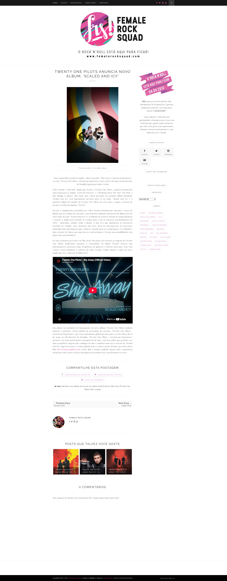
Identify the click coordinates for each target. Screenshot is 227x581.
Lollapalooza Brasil (155, 213)
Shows (142, 213)
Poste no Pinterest (94, 380)
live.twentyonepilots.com (68, 349)
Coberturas (90, 3)
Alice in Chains (165, 237)
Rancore (143, 237)
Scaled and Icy (104, 386)
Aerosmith (160, 229)
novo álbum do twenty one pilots (83, 386)
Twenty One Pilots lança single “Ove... (65, 471)
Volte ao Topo (166, 578)
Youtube (145, 164)
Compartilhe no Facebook (77, 375)
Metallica (143, 233)
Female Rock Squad (80, 417)
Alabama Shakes (154, 249)
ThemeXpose (108, 578)
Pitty (160, 217)
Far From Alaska (146, 241)
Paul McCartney (162, 233)
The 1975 (143, 249)
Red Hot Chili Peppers (147, 217)
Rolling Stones (160, 241)
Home (55, 3)
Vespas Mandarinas (147, 229)
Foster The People (158, 221)
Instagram (168, 154)
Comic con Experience (159, 225)
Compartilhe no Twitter (110, 375)
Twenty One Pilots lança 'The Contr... (118, 471)
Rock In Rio (153, 237)
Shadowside (144, 221)
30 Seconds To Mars (161, 245)
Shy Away (115, 386)
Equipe (64, 3)
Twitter (156, 154)
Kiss (151, 233)
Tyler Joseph (95, 389)
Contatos (103, 3)
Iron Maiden (144, 225)
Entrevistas (76, 3)
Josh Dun (65, 386)
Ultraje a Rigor (145, 245)
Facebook (145, 154)
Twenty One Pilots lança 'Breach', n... (91, 471)
